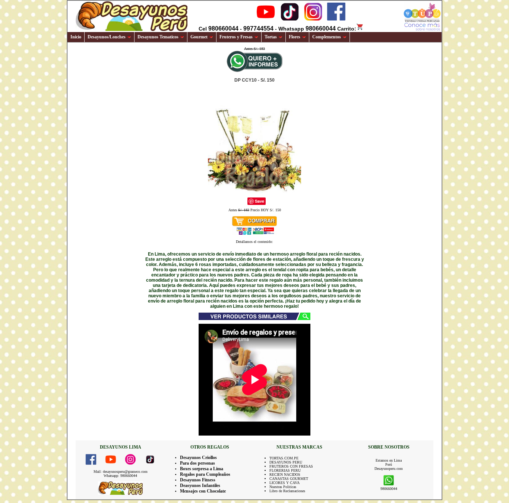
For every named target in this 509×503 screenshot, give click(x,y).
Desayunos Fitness (197, 480)
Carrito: (346, 29)
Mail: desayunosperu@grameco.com (121, 471)
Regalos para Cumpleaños (205, 474)
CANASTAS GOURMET (288, 479)
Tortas (271, 36)
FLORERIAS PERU (285, 470)
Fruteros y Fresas (236, 36)
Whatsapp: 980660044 (120, 476)
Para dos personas (197, 463)
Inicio (75, 36)
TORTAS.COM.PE (283, 458)
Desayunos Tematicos (157, 36)
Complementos (326, 36)
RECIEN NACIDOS (284, 474)
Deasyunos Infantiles (200, 485)
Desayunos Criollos (198, 457)
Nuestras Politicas (282, 487)
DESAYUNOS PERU (285, 462)
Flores (294, 36)
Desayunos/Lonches (107, 36)
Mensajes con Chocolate (203, 491)
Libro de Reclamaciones (287, 491)
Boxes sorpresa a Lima (201, 468)
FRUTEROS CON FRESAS (291, 466)
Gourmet (199, 36)
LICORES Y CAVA (284, 483)
